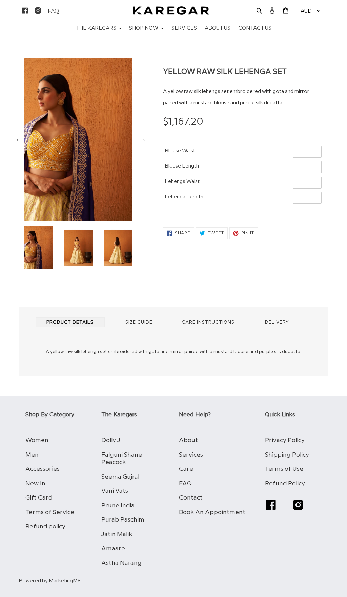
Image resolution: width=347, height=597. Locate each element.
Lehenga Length (184, 197)
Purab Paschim (122, 520)
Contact (191, 498)
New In (35, 483)
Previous (18, 139)
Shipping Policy (287, 455)
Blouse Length (182, 166)
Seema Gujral (120, 477)
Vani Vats (114, 491)
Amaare (113, 548)
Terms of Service (49, 512)
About (188, 440)
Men (32, 455)
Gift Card (38, 498)
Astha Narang (121, 563)
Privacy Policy (285, 440)
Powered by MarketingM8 (50, 581)
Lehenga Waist (182, 181)
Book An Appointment (212, 512)
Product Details (70, 322)
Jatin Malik (116, 534)
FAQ (185, 483)
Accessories (42, 469)
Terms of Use (284, 469)
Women (36, 440)
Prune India (118, 505)
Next (142, 139)
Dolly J (110, 440)
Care (186, 469)
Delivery (277, 322)
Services (191, 455)
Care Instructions (208, 322)
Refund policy (45, 526)
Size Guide (138, 322)
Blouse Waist (180, 151)
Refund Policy (285, 483)
